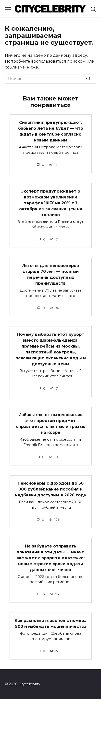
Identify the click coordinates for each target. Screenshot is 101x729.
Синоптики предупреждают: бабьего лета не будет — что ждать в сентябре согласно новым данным (50, 131)
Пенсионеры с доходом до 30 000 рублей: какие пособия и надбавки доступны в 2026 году (50, 489)
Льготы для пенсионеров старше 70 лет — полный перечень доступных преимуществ (50, 274)
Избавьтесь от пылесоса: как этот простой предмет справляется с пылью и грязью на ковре (50, 423)
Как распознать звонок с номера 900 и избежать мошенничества (51, 623)
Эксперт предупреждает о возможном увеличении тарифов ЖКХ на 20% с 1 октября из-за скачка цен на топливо (50, 203)
